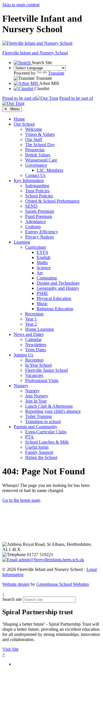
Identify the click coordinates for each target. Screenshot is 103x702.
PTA (29, 436)
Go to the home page (21, 500)
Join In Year (36, 401)
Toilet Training (38, 416)
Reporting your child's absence (53, 411)
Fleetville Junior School (46, 370)
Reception (34, 313)
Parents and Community (35, 426)
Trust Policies (37, 190)
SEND (31, 206)
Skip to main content (20, 4)
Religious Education (55, 308)
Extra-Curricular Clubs (45, 431)
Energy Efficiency (41, 231)
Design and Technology (58, 283)
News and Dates (28, 334)
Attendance (35, 221)
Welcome (33, 129)
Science (44, 267)
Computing (47, 278)
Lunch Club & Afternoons (49, 406)
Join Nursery (36, 395)
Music (42, 303)
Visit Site (10, 649)
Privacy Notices (39, 236)
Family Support (39, 452)
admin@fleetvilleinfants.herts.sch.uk (50, 559)
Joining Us (23, 354)
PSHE (42, 293)
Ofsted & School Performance (52, 201)
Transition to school (43, 421)
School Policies (39, 195)
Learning (22, 242)
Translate (56, 73)
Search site (12, 599)
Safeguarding (37, 185)
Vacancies (34, 375)
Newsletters (35, 344)
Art (40, 272)
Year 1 (31, 319)
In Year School (38, 365)
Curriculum (35, 247)
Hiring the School (41, 457)
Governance (36, 165)
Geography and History (58, 288)
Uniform (33, 226)
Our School (24, 124)
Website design (15, 584)
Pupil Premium (38, 216)
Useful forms (37, 447)
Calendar (33, 339)
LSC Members (50, 170)
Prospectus (35, 149)
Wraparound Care (41, 160)
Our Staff (33, 139)
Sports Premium (39, 211)
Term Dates (35, 349)
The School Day (40, 144)
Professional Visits (41, 380)
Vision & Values (40, 134)
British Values (37, 154)
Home (19, 119)
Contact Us (35, 175)
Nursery (21, 385)
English (43, 257)
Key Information (29, 180)
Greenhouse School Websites (62, 584)
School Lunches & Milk (47, 442)
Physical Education (54, 298)
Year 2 (31, 324)
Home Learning (39, 329)
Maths (42, 262)
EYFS (42, 252)
